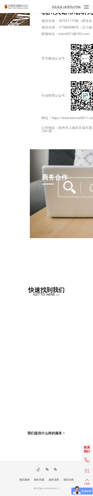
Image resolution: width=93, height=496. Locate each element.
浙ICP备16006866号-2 (46, 488)
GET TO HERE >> (46, 294)
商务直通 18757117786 (66, 7)
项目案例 (24, 479)
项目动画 (68, 479)
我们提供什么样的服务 (44, 433)
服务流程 (54, 479)
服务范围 (39, 479)
